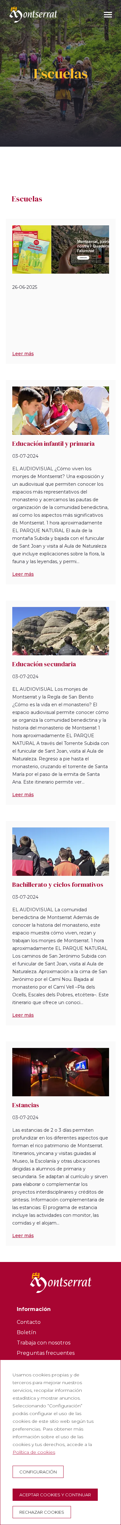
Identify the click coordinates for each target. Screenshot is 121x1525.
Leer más (23, 354)
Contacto (29, 1322)
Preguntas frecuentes (46, 1353)
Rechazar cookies (41, 1512)
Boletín (26, 1332)
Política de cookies (34, 1452)
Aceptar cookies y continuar (55, 1494)
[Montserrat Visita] (33, 14)
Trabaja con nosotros (43, 1343)
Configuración (38, 1471)
